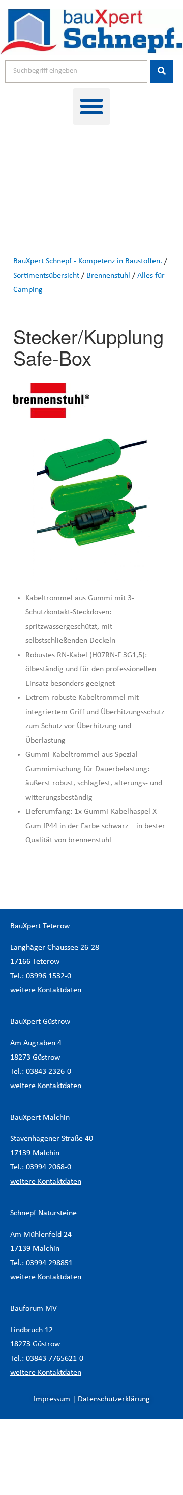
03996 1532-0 (48, 976)
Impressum (52, 1399)
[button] (91, 106)
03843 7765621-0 (54, 1359)
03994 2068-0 (48, 1167)
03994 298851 (49, 1263)
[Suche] (161, 71)
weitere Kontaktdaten (45, 990)
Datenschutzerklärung (114, 1399)
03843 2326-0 (48, 1072)
